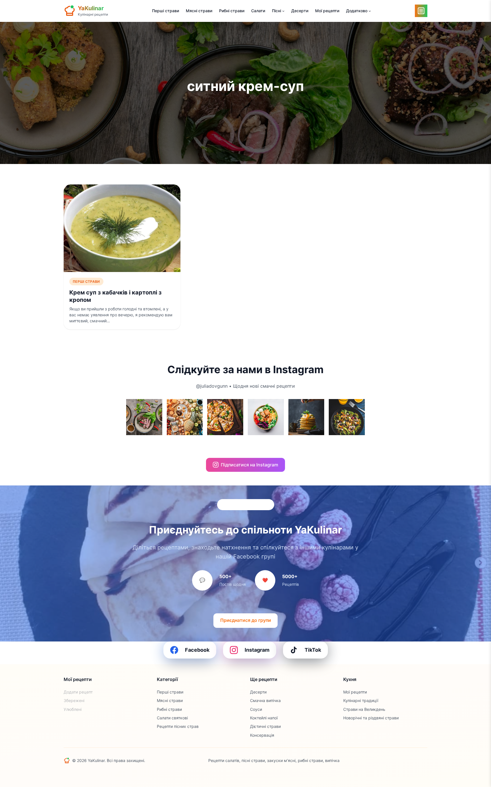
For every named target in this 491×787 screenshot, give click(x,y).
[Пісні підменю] (283, 11)
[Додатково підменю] (370, 11)
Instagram (257, 650)
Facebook (197, 650)
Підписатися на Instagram (249, 465)
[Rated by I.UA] (414, 760)
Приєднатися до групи (245, 620)
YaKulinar (91, 8)
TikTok (313, 650)
